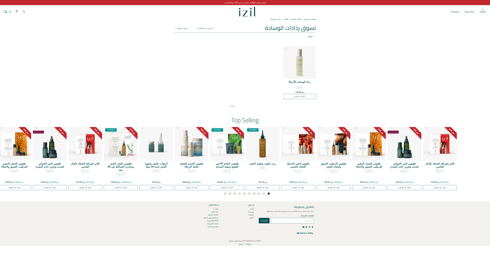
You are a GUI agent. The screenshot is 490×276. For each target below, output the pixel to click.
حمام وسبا (469, 11)
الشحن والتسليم (213, 226)
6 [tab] (244, 193)
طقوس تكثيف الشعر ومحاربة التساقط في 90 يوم (121, 166)
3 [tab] (259, 193)
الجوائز (251, 218)
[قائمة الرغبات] (286, 48)
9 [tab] (230, 193)
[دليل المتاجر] (17, 11)
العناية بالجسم (296, 19)
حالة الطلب (214, 212)
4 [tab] (254, 193)
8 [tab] (235, 193)
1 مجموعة (14, 171)
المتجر (483, 11)
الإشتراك (264, 221)
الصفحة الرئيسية (310, 19)
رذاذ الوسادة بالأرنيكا (300, 81)
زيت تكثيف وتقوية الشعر (262, 163)
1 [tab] (269, 193)
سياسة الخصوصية (212, 224)
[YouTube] (303, 227)
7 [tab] (239, 193)
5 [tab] (249, 193)
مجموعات (455, 11)
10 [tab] (225, 193)
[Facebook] (312, 227)
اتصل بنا (215, 209)
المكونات (251, 215)
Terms (241, 244)
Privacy (248, 244)
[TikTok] (306, 227)
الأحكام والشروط (212, 221)
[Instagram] (309, 227)
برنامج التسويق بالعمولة (210, 218)
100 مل (299, 87)
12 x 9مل (156, 171)
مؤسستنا (251, 212)
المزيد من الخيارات (204, 28)
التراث (252, 209)
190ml (262, 168)
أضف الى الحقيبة (299, 96)
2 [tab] (264, 193)
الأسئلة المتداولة (213, 215)
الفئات (286, 19)
